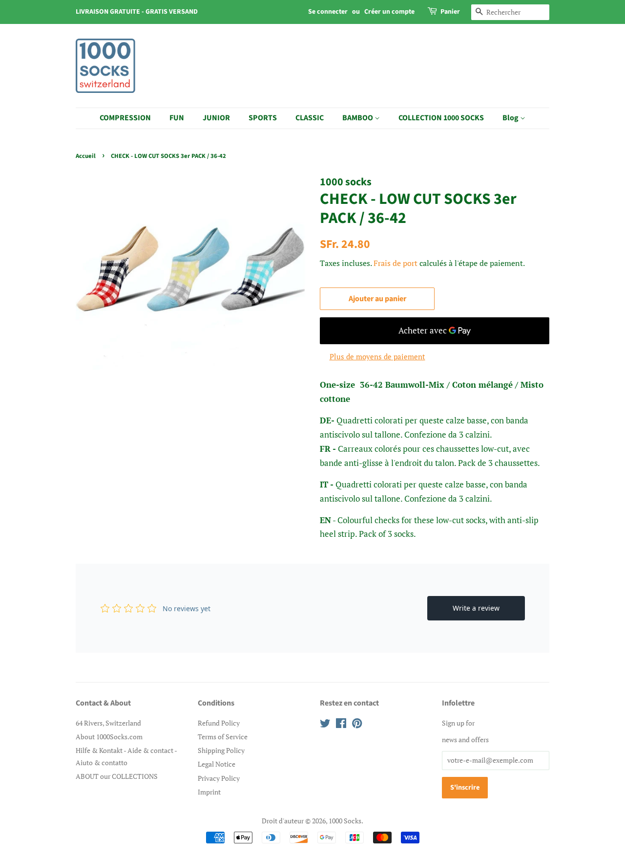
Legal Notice (216, 764)
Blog (511, 117)
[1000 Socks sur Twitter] (325, 724)
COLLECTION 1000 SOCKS (441, 117)
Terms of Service (223, 736)
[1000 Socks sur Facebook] (341, 724)
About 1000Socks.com (109, 736)
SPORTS (263, 117)
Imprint (209, 791)
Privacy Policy (219, 778)
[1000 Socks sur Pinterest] (357, 724)
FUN (176, 117)
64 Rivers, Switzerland (108, 723)
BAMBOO (358, 117)
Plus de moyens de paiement (377, 356)
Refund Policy (219, 723)
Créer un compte (389, 12)
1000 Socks (345, 820)
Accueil (86, 156)
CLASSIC (309, 117)
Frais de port (395, 263)
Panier (450, 12)
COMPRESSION (125, 117)
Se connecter (328, 12)
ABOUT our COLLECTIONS (117, 776)
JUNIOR (216, 117)
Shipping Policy (221, 750)
